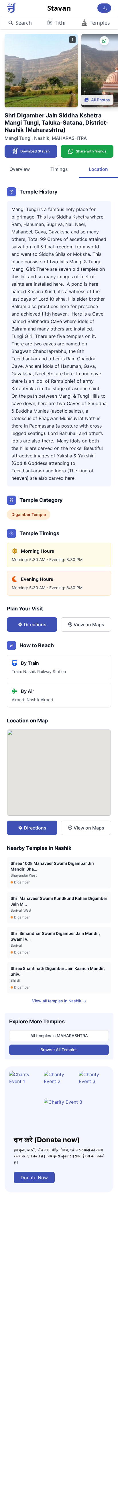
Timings (59, 169)
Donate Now (34, 1177)
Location (98, 169)
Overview (19, 169)
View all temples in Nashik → (59, 1000)
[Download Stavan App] (104, 8)
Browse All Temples (59, 1049)
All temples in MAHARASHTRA (59, 1035)
